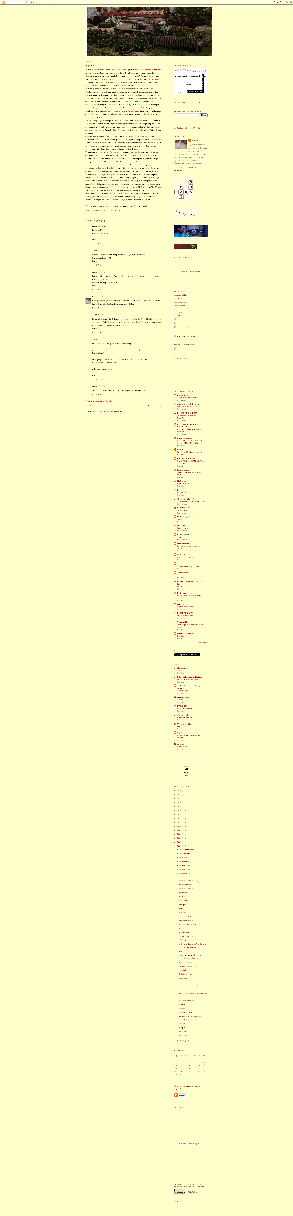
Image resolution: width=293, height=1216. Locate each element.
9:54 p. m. (97, 332)
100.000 (182, 940)
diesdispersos (182, 667)
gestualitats (183, 892)
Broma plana (183, 395)
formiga (180, 744)
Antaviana (181, 563)
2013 (179, 814)
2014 (179, 810)
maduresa (183, 912)
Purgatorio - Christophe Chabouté (189, 452)
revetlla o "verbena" (187, 888)
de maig (183, 1040)
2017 (179, 798)
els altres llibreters (186, 1000)
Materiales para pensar (187, 554)
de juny (183, 873)
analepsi (182, 904)
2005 (179, 846)
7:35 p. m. (97, 243)
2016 (179, 802)
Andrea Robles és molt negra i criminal (190, 687)
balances (182, 876)
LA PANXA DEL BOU (186, 458)
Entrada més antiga (154, 405)
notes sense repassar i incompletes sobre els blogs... (193, 995)
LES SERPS (182, 492)
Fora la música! (185, 916)
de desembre (185, 849)
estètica (182, 1008)
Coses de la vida (184, 723)
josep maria (183, 1027)
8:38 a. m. (97, 394)
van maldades (182, 746)
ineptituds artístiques (187, 1012)
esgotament (183, 981)
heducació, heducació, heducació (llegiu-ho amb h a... (192, 945)
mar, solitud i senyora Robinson (192, 985)
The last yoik (182, 714)
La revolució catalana (184, 708)
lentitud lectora (185, 932)
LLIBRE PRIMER (185, 613)
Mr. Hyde (182, 896)
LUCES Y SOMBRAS (186, 557)
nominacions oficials (187, 924)
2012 (179, 818)
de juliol (183, 869)
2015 (179, 806)
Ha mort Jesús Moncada (188, 966)
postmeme (183, 977)
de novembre (185, 853)
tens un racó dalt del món (188, 403)
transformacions (180, 301)
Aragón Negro (182, 690)
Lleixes (180, 449)
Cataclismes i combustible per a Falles (191, 501)
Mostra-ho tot (203, 642)
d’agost (183, 865)
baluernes (183, 1035)
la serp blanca (183, 469)
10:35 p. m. (98, 379)
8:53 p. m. (97, 307)
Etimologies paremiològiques (190, 676)
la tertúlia (178, 312)
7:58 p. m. (97, 265)
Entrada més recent (93, 405)
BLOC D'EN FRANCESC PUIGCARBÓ (188, 425)
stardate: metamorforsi (185, 606)
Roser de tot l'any (181, 294)
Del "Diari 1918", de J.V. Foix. (188, 406)
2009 (179, 830)
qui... (181, 928)
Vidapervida (182, 621)
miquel (102, 210)
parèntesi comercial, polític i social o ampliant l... (190, 956)
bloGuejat (181, 481)
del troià (182, 1031)
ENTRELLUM (183, 507)
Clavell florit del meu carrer (187, 397)
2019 (179, 790)
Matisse (180, 519)
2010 (179, 826)
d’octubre (184, 857)
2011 (179, 822)
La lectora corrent (185, 592)
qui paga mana (185, 962)
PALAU (180, 586)
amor (181, 951)
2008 (179, 834)
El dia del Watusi (183, 483)
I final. (179, 726)
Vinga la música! (186, 920)
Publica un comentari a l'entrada (98, 401)
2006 (179, 842)
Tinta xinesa (182, 572)
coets (181, 908)
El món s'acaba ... (184, 534)
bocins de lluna (183, 697)
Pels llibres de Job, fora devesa (188, 679)
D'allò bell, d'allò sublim (187, 516)
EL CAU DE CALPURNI (187, 412)
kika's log (181, 604)
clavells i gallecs (186, 936)
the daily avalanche (185, 633)
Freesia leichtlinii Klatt (185, 615)
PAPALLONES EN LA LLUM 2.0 (190, 582)
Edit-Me (177, 315)
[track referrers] (191, 1089)
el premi (182, 1004)
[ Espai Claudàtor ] (185, 498)
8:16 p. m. (97, 289)
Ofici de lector (183, 543)
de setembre (185, 861)
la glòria (181, 732)
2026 (179, 670)
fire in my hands (183, 528)
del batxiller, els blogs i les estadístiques (190, 1018)
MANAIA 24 (182, 510)
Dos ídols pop (182, 636)
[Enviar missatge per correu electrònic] (119, 210)
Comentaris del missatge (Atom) (111, 411)
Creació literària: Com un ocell (188, 566)
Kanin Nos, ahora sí (184, 717)
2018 (179, 794)
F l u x (180, 490)
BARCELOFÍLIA (184, 438)
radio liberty (184, 900)
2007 (179, 838)
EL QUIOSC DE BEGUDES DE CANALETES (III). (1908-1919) (190, 441)
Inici (123, 405)
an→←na (181, 525)
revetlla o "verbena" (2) (188, 880)
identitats (183, 969)
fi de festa (183, 1023)
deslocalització (185, 884)
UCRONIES (182, 705)
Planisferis (178, 298)
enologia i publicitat (187, 989)
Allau (179, 537)
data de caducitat (181, 308)
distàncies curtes (185, 973)
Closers (180, 699)
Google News (179, 305)
